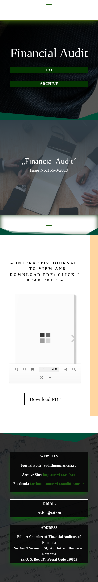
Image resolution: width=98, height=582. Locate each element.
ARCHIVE (49, 84)
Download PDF (45, 399)
